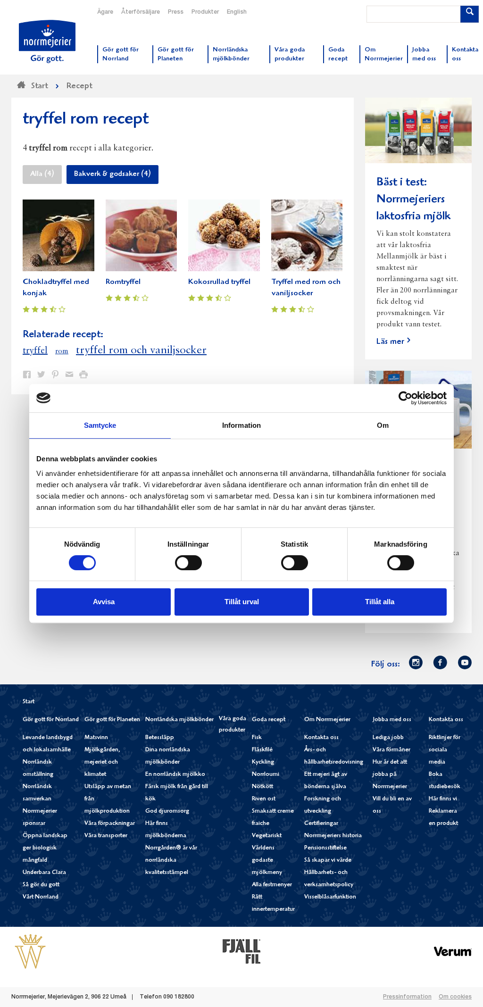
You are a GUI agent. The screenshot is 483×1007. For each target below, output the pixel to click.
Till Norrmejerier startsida (47, 41)
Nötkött (262, 787)
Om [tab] (383, 425)
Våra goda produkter (232, 724)
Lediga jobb (388, 738)
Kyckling (263, 762)
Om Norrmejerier (327, 720)
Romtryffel (123, 282)
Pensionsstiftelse (325, 848)
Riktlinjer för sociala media (444, 750)
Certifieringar (321, 824)
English (237, 12)
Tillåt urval (242, 602)
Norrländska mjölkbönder (179, 720)
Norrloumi (265, 775)
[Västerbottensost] (30, 951)
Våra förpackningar (109, 824)
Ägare (105, 12)
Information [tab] (241, 425)
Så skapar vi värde (327, 860)
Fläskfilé (262, 750)
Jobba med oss (392, 720)
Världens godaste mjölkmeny (267, 860)
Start (28, 702)
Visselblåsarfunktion (330, 897)
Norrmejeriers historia (333, 836)
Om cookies (455, 997)
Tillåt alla (379, 602)
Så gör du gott (41, 885)
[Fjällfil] (241, 951)
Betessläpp (159, 738)
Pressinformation (407, 997)
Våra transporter (105, 836)
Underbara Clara (44, 873)
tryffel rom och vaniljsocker (141, 350)
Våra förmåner (391, 750)
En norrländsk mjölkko (175, 775)
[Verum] (453, 951)
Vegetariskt (267, 836)
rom (61, 351)
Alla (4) (42, 174)
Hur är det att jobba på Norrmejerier (390, 774)
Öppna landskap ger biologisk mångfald (45, 848)
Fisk (257, 738)
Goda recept (268, 720)
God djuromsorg (167, 811)
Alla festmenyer (272, 885)
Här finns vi (443, 799)
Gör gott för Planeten (112, 720)
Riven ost (263, 799)
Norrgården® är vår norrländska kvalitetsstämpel (171, 860)
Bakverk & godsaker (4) (112, 174)
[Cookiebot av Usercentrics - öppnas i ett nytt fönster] (405, 398)
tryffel (35, 351)
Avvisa (104, 602)
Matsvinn (96, 738)
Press (175, 12)
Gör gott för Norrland (51, 720)
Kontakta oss (321, 738)
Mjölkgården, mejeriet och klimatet (102, 762)
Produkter (205, 12)
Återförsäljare (140, 12)
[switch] (188, 561)
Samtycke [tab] (100, 425)
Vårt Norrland (40, 897)
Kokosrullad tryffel (219, 282)
